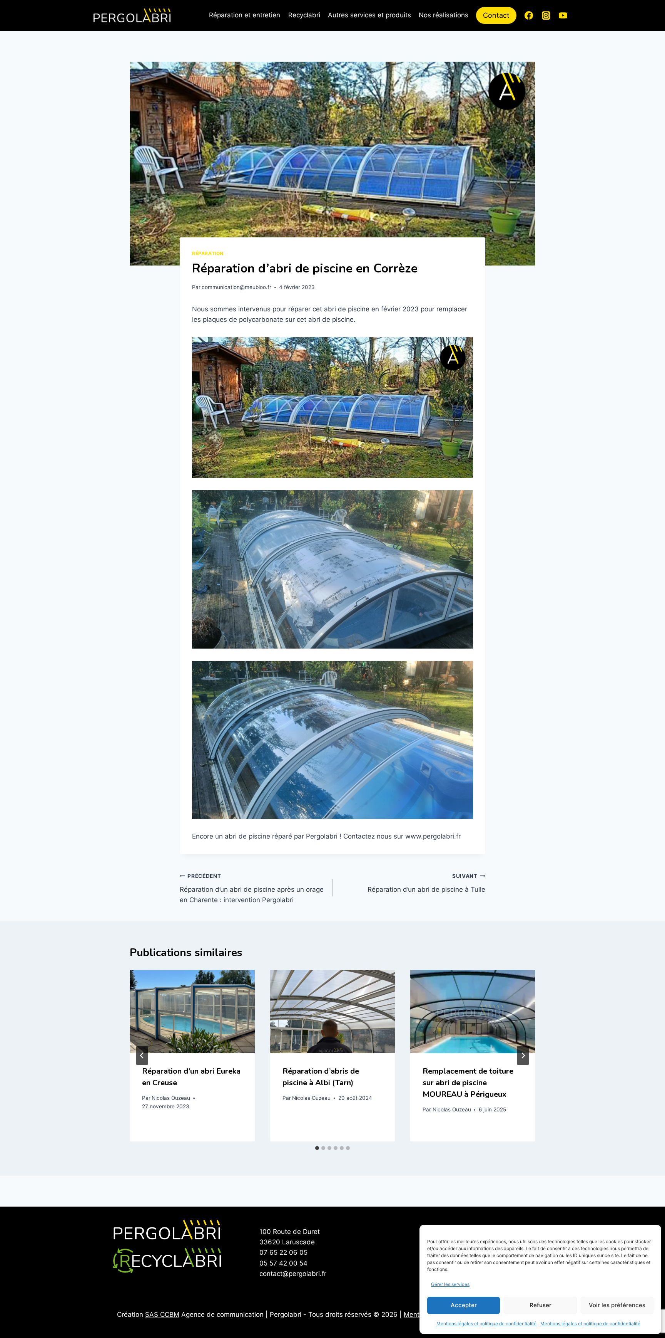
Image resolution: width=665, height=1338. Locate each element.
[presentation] (192, 1011)
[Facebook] (528, 15)
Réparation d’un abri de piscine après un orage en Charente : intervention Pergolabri (252, 888)
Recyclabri (304, 15)
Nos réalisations (443, 15)
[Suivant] (523, 1055)
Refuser (540, 1305)
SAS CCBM (162, 1314)
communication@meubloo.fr (236, 287)
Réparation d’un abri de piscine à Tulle (426, 883)
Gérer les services (450, 1284)
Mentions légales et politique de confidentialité (486, 1323)
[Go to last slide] (142, 1055)
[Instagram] (546, 15)
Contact (496, 15)
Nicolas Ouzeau (171, 1098)
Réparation (208, 253)
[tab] (317, 1148)
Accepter (464, 1305)
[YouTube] (563, 15)
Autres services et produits (369, 15)
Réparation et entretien (244, 15)
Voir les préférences (617, 1305)
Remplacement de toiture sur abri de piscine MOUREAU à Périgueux (468, 1082)
